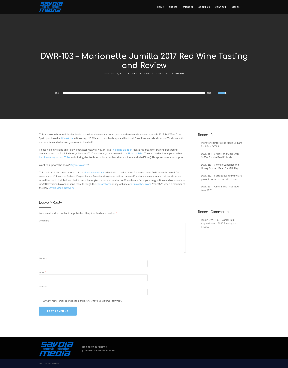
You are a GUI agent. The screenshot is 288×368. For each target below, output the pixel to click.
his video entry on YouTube (54, 157)
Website (43, 286)
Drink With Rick (153, 73)
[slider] (222, 95)
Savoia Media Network (61, 188)
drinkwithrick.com (141, 184)
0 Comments (177, 73)
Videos (236, 7)
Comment (45, 220)
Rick (134, 73)
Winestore (67, 138)
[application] (132, 93)
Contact (220, 7)
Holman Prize (135, 153)
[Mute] (215, 93)
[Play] (47, 93)
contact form (103, 184)
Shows (173, 7)
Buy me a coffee (79, 165)
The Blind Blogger (121, 149)
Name (43, 258)
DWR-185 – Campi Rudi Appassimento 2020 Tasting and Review (219, 223)
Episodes (188, 7)
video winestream (94, 172)
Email (42, 272)
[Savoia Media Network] (51, 7)
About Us (204, 7)
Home (160, 7)
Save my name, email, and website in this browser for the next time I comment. (82, 300)
